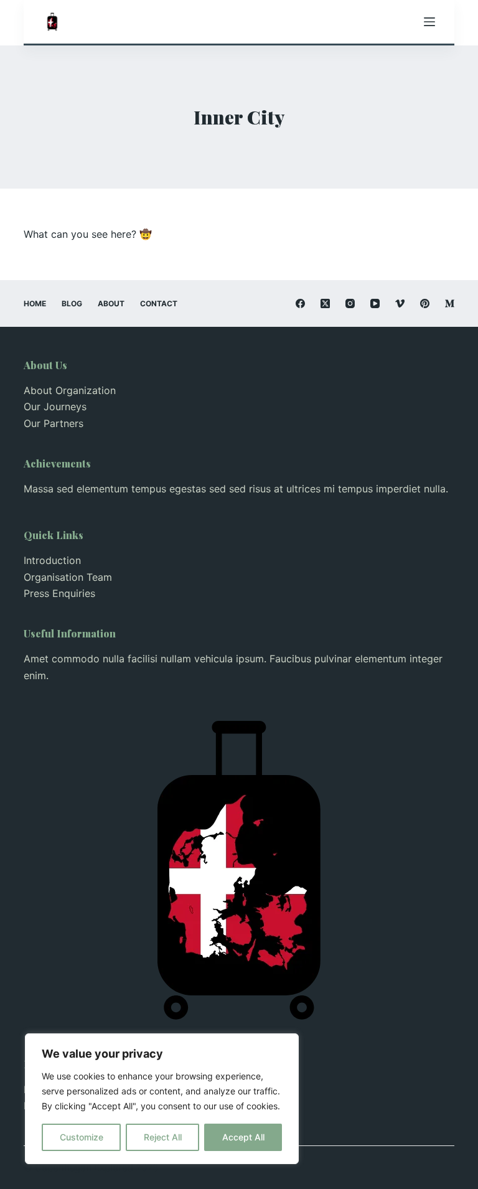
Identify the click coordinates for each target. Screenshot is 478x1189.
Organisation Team (68, 577)
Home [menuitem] (35, 303)
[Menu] (429, 21)
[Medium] (449, 303)
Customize (81, 1137)
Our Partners (53, 423)
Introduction (52, 560)
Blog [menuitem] (72, 303)
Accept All (243, 1137)
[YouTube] (375, 303)
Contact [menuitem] (158, 303)
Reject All (163, 1137)
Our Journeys (55, 406)
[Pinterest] (424, 303)
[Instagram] (350, 303)
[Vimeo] (400, 303)
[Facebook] (300, 303)
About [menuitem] (111, 303)
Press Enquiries (59, 593)
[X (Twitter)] (325, 303)
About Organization (70, 390)
